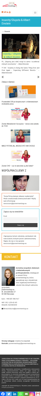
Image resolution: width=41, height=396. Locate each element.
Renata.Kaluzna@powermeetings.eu (16, 309)
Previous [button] (19, 187)
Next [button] (19, 176)
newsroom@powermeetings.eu (15, 203)
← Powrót (6, 31)
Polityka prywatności (8, 387)
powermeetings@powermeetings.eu (22, 343)
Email (5, 216)
